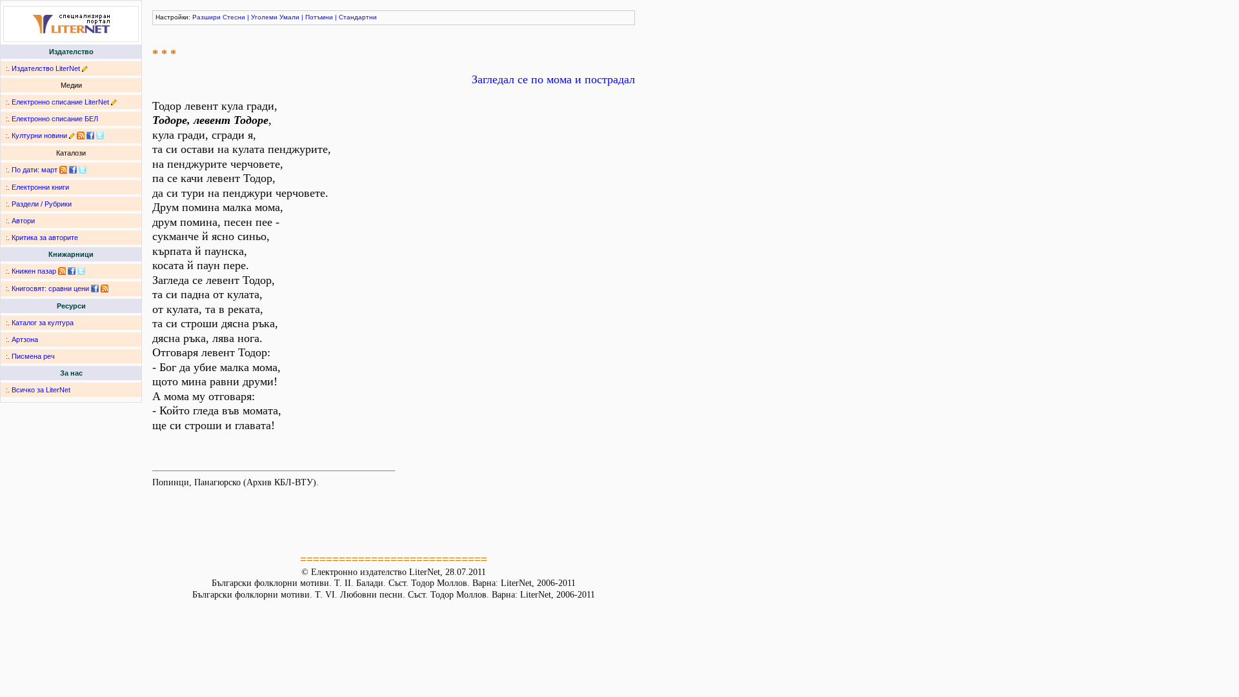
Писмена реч (33, 356)
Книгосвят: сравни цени (50, 288)
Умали (289, 17)
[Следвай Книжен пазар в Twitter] (81, 271)
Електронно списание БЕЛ (55, 119)
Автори (23, 221)
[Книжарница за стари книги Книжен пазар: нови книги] (62, 271)
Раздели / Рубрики (42, 204)
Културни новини (39, 135)
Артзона (25, 339)
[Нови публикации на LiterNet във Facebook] (73, 170)
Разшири (206, 17)
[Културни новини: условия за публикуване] (72, 135)
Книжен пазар (34, 271)
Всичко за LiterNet (41, 390)
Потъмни (319, 17)
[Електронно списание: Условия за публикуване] (114, 102)
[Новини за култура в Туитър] (100, 135)
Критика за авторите (45, 237)
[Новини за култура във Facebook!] (90, 135)
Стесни (234, 17)
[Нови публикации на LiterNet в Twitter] (82, 170)
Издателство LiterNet (46, 68)
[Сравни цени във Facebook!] (95, 288)
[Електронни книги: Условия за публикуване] (85, 68)
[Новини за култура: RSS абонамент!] (81, 135)
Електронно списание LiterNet (60, 102)
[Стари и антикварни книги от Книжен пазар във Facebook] (72, 271)
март (49, 170)
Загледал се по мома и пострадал (553, 79)
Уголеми (264, 17)
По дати (24, 170)
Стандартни (358, 17)
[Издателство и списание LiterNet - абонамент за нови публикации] (63, 170)
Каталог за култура (43, 323)
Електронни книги (40, 187)
